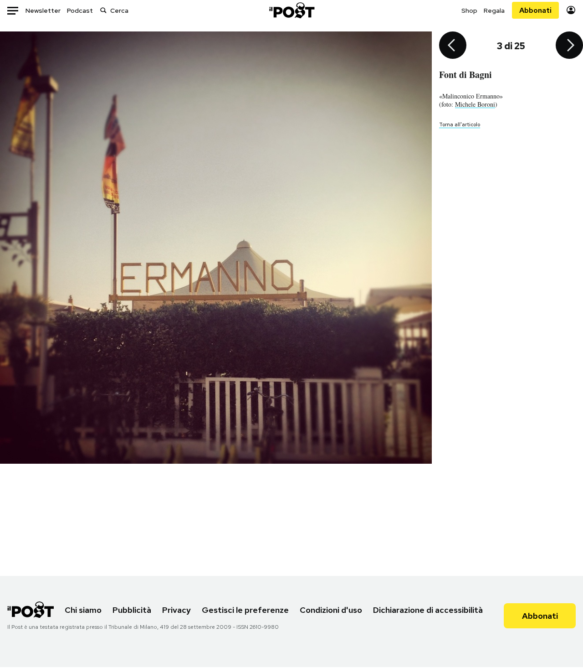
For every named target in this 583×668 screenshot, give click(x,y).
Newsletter (43, 10)
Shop (469, 10)
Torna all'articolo (459, 124)
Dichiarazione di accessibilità (428, 610)
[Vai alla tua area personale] (571, 10)
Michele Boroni (475, 104)
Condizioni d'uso (331, 610)
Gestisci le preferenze (245, 610)
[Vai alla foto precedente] (452, 46)
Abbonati (535, 10)
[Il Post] (291, 10)
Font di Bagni (465, 74)
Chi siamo (83, 610)
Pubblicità (132, 610)
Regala (494, 10)
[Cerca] (103, 10)
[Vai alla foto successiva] (569, 46)
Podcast (80, 10)
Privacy (176, 610)
